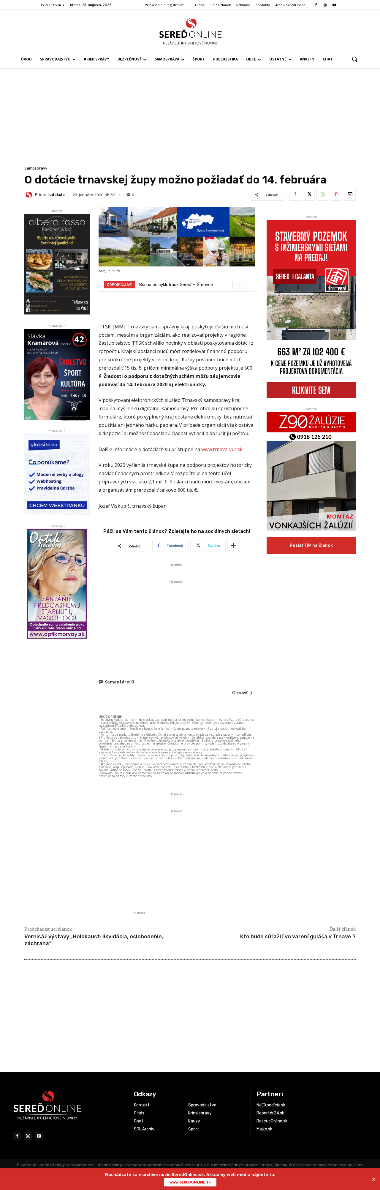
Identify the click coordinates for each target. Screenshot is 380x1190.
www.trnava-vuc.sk (222, 449)
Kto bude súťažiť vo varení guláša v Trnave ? (298, 936)
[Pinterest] (336, 195)
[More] (233, 546)
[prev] (236, 284)
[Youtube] (334, 5)
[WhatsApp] (322, 195)
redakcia (56, 195)
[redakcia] (29, 194)
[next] (245, 284)
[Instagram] (325, 5)
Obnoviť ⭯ (242, 692)
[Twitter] (309, 195)
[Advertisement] (190, 120)
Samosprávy (35, 168)
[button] (354, 59)
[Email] (350, 195)
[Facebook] (315, 5)
